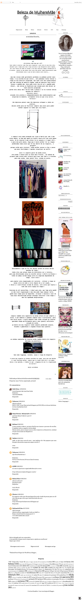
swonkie (32, 583)
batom (68, 562)
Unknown (15, 401)
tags (43, 583)
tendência (50, 583)
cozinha (18, 567)
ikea (16, 572)
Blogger (51, 591)
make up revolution (25, 575)
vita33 (41, 585)
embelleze (68, 569)
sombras (15, 583)
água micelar (34, 561)
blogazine (29, 564)
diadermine (48, 569)
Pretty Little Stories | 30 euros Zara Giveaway (25, 459)
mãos (40, 575)
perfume (10, 579)
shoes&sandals (67, 581)
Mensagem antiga (50, 546)
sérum (59, 581)
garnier (47, 571)
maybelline (62, 575)
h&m (12, 572)
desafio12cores (21, 569)
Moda (26, 29)
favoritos (38, 571)
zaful (13, 587)
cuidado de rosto (38, 567)
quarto (63, 579)
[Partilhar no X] (48, 378)
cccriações (52, 566)
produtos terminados (52, 579)
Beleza (32, 29)
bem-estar (22, 564)
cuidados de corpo (53, 567)
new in (26, 577)
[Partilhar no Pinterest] (50, 378)
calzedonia (32, 566)
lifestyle (12, 575)
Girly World (15, 487)
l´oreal (46, 572)
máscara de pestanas (50, 575)
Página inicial (19, 29)
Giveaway (64, 29)
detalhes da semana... (67, 162)
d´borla (20, 381)
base (62, 562)
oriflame (56, 577)
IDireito (14, 494)
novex (40, 577)
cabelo (24, 566)
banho (57, 561)
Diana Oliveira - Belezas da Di (20, 413)
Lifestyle (39, 29)
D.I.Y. (52, 29)
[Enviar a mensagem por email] (46, 378)
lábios (52, 572)
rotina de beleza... (66, 168)
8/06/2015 (23, 389)
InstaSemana (31, 573)
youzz (59, 585)
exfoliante (30, 571)
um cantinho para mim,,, (67, 174)
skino (9, 583)
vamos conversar (19, 585)
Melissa (14, 424)
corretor (10, 567)
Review (46, 29)
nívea (33, 577)
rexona (31, 581)
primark (33, 381)
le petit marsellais (61, 572)
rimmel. (37, 581)
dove (61, 569)
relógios (13, 581)
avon (50, 562)
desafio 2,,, (67, 186)
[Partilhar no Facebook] (49, 378)
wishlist (54, 585)
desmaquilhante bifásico (35, 569)
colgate (70, 566)
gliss (72, 571)
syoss (38, 583)
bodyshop (70, 564)
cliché (64, 566)
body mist (63, 564)
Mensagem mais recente (17, 546)
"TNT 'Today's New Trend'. (15, 562)
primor (40, 579)
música (14, 577)
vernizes (34, 585)
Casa (57, 29)
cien (57, 566)
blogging (46, 564)
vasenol (27, 585)
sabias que (44, 581)
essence (21, 571)
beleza (11, 564)
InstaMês (22, 572)
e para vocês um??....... (67, 150)
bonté (10, 566)
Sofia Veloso (16, 389)
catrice (44, 566)
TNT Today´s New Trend (62, 583)
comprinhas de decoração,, (68, 180)
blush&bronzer (54, 564)
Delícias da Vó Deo (17, 508)
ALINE (14, 466)
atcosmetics (43, 561)
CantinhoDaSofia (17, 394)
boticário (17, 566)
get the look (55, 571)
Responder (15, 396)
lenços (70, 572)
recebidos (70, 579)
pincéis (18, 579)
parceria (66, 577)
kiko (40, 572)
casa (17, 381)
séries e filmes (52, 581)
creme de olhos (26, 567)
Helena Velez (16, 478)
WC (50, 585)
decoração (11, 569)
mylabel (19, 577)
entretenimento (12, 571)
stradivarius (24, 583)
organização (26, 381)
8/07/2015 (26, 508)
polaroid (24, 579)
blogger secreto (38, 564)
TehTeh (14, 438)
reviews (21, 581)
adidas (27, 561)
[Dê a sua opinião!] (47, 378)
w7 (45, 585)
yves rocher (68, 585)
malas (35, 575)
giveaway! (65, 571)
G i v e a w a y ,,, (68, 155)
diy (56, 569)
